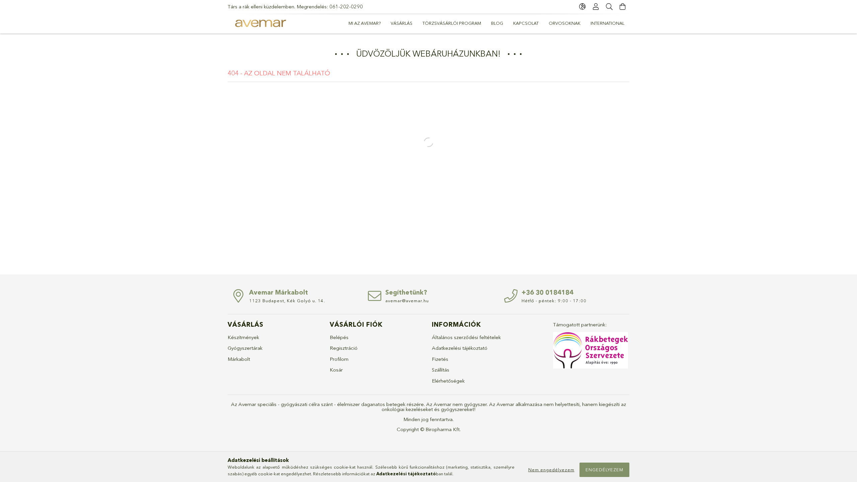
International (607, 23)
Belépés (339, 337)
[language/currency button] (582, 6)
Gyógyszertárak (245, 348)
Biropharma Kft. (443, 429)
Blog (497, 23)
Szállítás (440, 370)
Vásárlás (401, 23)
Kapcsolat (526, 23)
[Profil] (596, 6)
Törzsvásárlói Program (451, 23)
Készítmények (243, 337)
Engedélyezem (604, 469)
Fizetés (440, 359)
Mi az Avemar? (364, 23)
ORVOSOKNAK (564, 23)
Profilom (339, 359)
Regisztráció (344, 348)
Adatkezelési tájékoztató (459, 348)
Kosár (336, 370)
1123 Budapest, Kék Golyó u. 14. (287, 300)
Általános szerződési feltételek (466, 337)
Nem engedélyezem (551, 469)
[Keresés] (609, 6)
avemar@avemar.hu (407, 300)
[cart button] (622, 6)
